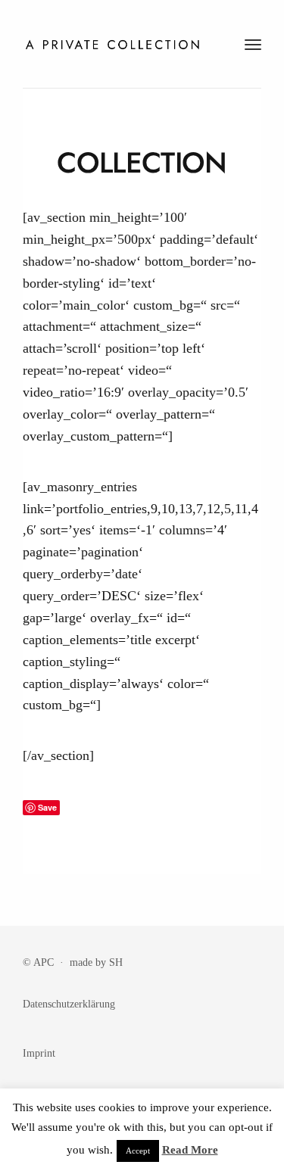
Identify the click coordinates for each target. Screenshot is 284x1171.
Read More (190, 1150)
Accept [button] (138, 1150)
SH (116, 962)
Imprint (39, 1053)
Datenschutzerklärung (69, 1004)
